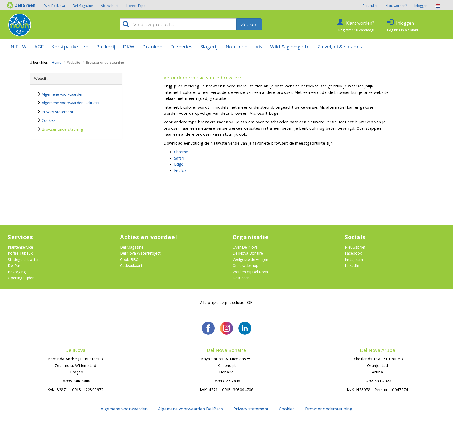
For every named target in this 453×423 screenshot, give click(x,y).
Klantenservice (20, 247)
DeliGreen (241, 277)
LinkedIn (352, 265)
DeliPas (14, 265)
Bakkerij (105, 46)
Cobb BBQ (129, 259)
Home (56, 62)
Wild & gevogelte (290, 46)
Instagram (354, 259)
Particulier (370, 5)
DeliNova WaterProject (140, 253)
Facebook (353, 253)
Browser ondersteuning (62, 129)
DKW (128, 46)
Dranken (152, 46)
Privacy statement (57, 111)
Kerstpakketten (69, 46)
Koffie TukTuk (20, 253)
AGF (39, 46)
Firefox (180, 170)
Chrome (181, 151)
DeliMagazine (83, 5)
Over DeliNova (54, 5)
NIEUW (18, 46)
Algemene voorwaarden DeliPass (70, 102)
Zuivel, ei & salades (339, 46)
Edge (178, 164)
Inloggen (420, 5)
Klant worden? (396, 5)
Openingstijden (21, 277)
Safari (179, 158)
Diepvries (181, 46)
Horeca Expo (135, 5)
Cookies (48, 120)
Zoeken (249, 24)
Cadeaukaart (131, 265)
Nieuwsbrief (109, 5)
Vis (259, 46)
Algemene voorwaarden (62, 94)
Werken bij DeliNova (250, 271)
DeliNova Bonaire (248, 253)
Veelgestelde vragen (250, 259)
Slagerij (209, 46)
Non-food (236, 46)
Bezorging (17, 271)
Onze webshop (245, 265)
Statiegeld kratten (24, 259)
